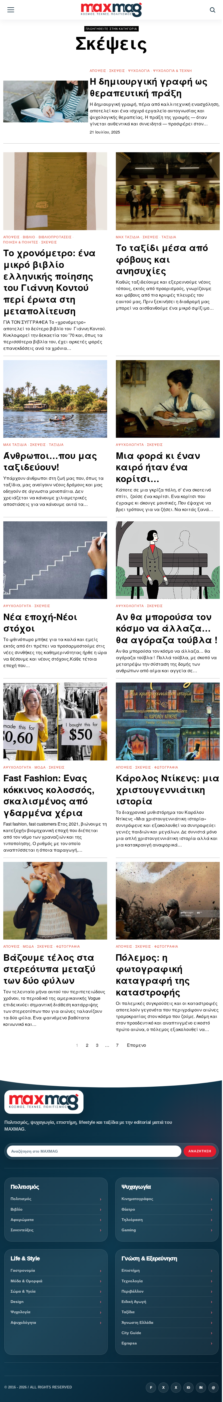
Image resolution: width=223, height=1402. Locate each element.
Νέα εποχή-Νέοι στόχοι (40, 622)
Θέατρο (128, 1209)
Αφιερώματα (22, 1219)
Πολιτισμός (21, 1199)
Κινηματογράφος (137, 1199)
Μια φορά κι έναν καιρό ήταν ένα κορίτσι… (158, 467)
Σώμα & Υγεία (23, 1291)
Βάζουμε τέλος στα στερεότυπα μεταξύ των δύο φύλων (49, 969)
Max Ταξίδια (128, 236)
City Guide (131, 1333)
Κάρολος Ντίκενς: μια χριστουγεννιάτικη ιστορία (167, 789)
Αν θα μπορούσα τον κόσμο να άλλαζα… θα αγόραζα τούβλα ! (167, 628)
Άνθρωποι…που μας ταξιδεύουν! (50, 461)
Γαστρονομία (23, 1270)
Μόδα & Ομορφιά (26, 1281)
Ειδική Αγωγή (134, 1301)
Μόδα (40, 767)
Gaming (129, 1230)
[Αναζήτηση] (212, 9)
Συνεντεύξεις (22, 1230)
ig (188, 1388)
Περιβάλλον (133, 1291)
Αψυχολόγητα (130, 444)
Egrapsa (129, 1343)
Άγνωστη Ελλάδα (137, 1322)
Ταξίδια (169, 236)
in (201, 1388)
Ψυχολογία (139, 70)
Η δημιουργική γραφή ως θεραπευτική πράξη (148, 87)
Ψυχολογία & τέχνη (172, 70)
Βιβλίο (29, 236)
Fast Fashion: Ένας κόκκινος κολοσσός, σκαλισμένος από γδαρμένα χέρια (48, 795)
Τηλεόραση (132, 1219)
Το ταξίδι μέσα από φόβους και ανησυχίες (162, 259)
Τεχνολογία (132, 1281)
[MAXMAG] (111, 9)
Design (17, 1301)
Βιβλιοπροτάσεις (55, 236)
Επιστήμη (131, 1270)
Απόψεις (98, 70)
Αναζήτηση (199, 1151)
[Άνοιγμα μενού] (10, 9)
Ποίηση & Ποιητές (20, 242)
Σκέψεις (117, 70)
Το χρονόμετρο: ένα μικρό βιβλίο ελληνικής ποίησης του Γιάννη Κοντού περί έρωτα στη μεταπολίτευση (49, 282)
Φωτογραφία (166, 767)
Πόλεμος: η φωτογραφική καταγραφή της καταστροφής (153, 974)
